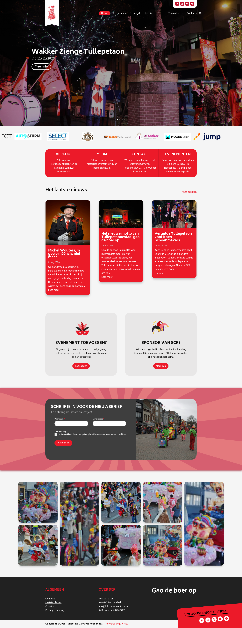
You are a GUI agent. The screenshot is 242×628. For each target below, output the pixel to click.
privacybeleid (88, 434)
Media (148, 13)
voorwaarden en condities (113, 434)
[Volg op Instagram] (182, 4)
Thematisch (174, 13)
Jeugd (137, 13)
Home (104, 13)
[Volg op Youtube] (187, 4)
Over (160, 13)
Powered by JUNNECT (118, 624)
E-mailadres (98, 419)
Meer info (41, 66)
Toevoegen (81, 366)
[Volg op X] (214, 619)
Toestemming (61, 431)
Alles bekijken (189, 192)
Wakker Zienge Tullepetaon (78, 52)
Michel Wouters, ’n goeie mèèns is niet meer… (64, 254)
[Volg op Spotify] (192, 4)
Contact (191, 13)
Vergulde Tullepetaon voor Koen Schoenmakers (173, 237)
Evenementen (120, 13)
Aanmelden (63, 443)
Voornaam (59, 419)
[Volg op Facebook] (177, 4)
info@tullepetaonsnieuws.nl (114, 606)
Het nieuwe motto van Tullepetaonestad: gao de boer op (120, 237)
